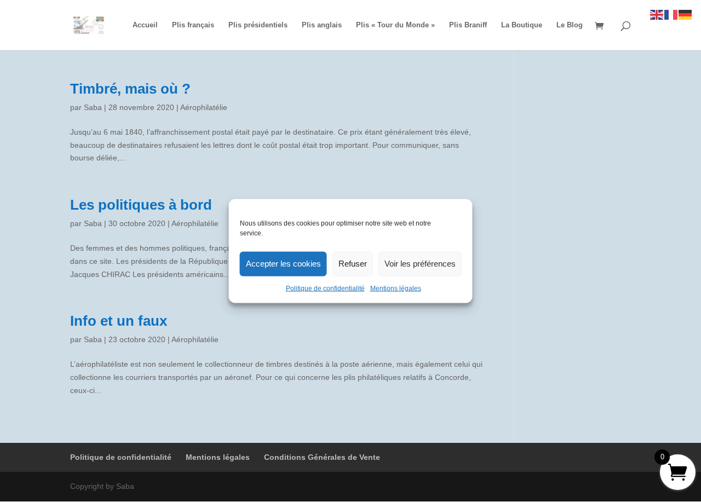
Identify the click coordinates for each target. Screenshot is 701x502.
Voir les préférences (420, 263)
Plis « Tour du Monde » (395, 25)
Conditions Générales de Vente (322, 457)
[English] (657, 14)
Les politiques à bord (141, 205)
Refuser (352, 263)
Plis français (193, 25)
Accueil (145, 25)
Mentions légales (395, 288)
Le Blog (569, 25)
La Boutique (521, 25)
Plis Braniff (468, 25)
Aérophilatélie (203, 107)
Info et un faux (118, 321)
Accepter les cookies (283, 263)
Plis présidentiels (258, 25)
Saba (93, 107)
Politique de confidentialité (325, 288)
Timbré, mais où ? (130, 88)
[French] (671, 14)
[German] (686, 14)
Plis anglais (322, 25)
